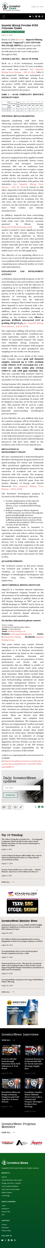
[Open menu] (4, 16)
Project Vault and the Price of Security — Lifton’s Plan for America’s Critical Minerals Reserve (21, 871)
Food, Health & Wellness (10, 1186)
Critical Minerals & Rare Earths (13, 32)
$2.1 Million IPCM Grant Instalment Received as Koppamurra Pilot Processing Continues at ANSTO (22, 940)
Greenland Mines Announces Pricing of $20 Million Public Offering (22, 981)
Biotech (4, 1177)
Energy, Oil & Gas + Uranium (11, 1183)
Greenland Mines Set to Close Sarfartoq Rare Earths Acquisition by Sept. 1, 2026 (20, 952)
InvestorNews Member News (19, 921)
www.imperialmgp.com (21, 634)
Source (19, 40)
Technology (6, 1196)
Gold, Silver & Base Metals (11, 1189)
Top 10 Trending (12, 835)
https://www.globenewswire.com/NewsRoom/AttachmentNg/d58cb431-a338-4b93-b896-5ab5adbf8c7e (22, 764)
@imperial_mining (12, 637)
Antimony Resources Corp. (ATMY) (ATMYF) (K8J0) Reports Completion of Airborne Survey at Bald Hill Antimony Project (22, 927)
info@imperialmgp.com (16, 631)
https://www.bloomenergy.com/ (16, 227)
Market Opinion (7, 1192)
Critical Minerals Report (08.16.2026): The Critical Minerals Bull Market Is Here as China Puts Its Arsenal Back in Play (21, 858)
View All (6, 882)
